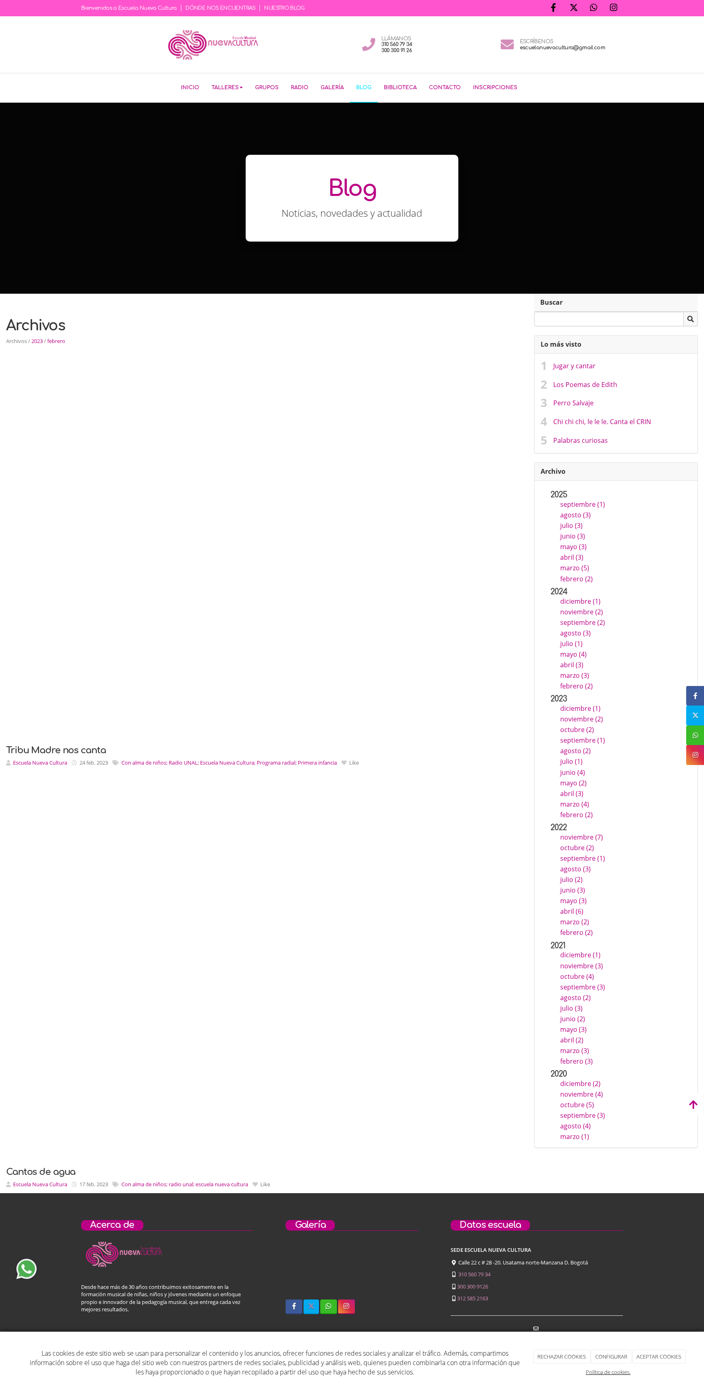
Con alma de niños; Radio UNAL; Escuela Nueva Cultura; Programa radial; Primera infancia (229, 762)
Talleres (225, 87)
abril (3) (571, 557)
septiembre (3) (582, 987)
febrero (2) (576, 578)
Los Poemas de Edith (585, 384)
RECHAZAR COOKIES (561, 1356)
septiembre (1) (582, 504)
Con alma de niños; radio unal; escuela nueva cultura (184, 1184)
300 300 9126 (472, 1286)
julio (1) (571, 643)
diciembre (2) (580, 1083)
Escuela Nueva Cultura (40, 762)
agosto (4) (575, 1125)
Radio (299, 87)
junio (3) (572, 536)
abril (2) (571, 1040)
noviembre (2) (581, 611)
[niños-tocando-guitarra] (352, 1270)
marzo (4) (574, 804)
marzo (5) (574, 567)
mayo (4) (573, 654)
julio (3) (571, 525)
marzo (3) (574, 675)
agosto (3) (575, 514)
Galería (332, 87)
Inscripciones (495, 87)
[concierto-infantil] (400, 1270)
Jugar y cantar (574, 365)
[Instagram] (613, 8)
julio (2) (571, 879)
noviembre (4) (581, 1094)
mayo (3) (573, 546)
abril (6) (571, 911)
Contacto (445, 87)
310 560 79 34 (474, 1274)
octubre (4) (577, 976)
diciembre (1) (580, 601)
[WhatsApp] (593, 8)
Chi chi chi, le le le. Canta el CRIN (602, 421)
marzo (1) (574, 1136)
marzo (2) (574, 921)
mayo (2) (573, 782)
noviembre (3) (581, 965)
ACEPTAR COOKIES (658, 1356)
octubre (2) (577, 729)
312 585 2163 (472, 1298)
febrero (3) (576, 1061)
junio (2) (572, 1018)
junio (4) (572, 772)
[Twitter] (573, 8)
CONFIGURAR (611, 1356)
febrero (56, 341)
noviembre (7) (581, 837)
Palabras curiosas (580, 440)
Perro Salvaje (573, 402)
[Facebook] (553, 8)
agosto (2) (575, 750)
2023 (37, 341)
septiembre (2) (582, 622)
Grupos (267, 87)
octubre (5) (577, 1104)
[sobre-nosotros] (304, 1270)
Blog (364, 87)
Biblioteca (400, 87)
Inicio (190, 87)
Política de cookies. (608, 1372)
